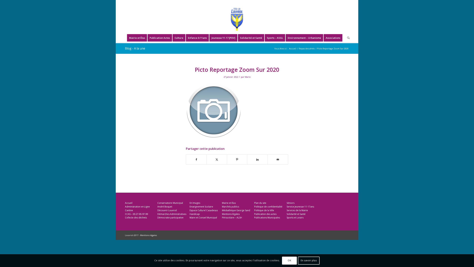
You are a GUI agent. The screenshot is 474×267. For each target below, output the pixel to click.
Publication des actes (265, 214)
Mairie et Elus (229, 203)
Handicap (195, 214)
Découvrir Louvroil (167, 210)
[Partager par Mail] (278, 159)
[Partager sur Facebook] (196, 159)
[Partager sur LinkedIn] (257, 159)
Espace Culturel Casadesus (204, 210)
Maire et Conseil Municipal (203, 217)
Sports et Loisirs (295, 217)
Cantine (129, 210)
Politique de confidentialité (268, 206)
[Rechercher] (347, 37)
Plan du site (260, 203)
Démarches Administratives (171, 214)
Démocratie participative (170, 217)
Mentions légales (231, 214)
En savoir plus (309, 260)
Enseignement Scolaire (201, 206)
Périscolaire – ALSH (232, 217)
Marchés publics (230, 206)
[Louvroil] (237, 19)
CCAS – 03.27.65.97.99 (136, 214)
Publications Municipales (267, 217)
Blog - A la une (135, 48)
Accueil (128, 203)
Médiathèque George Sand (236, 210)
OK (289, 260)
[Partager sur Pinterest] (237, 159)
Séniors (290, 203)
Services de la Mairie (297, 210)
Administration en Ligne (137, 206)
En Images (195, 203)
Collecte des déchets (136, 217)
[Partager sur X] (217, 159)
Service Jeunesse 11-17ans (300, 206)
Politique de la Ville (264, 210)
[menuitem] (137, 37)
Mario (248, 76)
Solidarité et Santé (296, 214)
